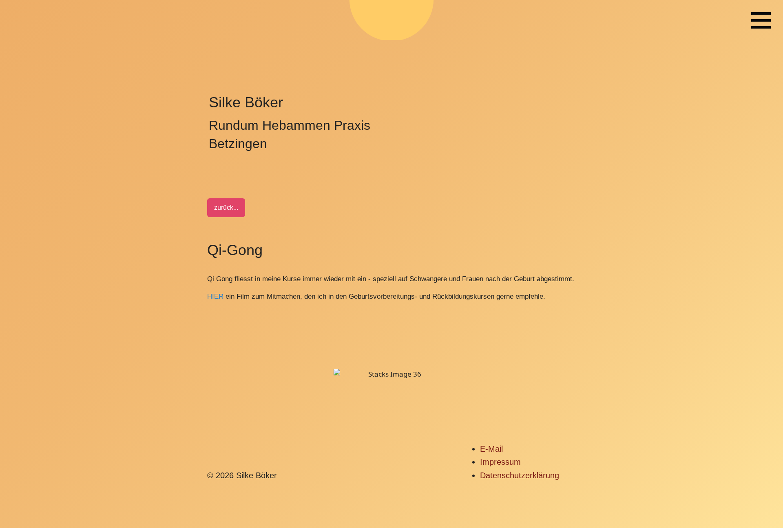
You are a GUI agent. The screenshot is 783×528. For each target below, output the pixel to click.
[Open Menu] (761, 20)
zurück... (226, 207)
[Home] (761, 20)
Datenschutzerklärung (519, 475)
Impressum (500, 461)
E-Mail (491, 448)
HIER (215, 296)
